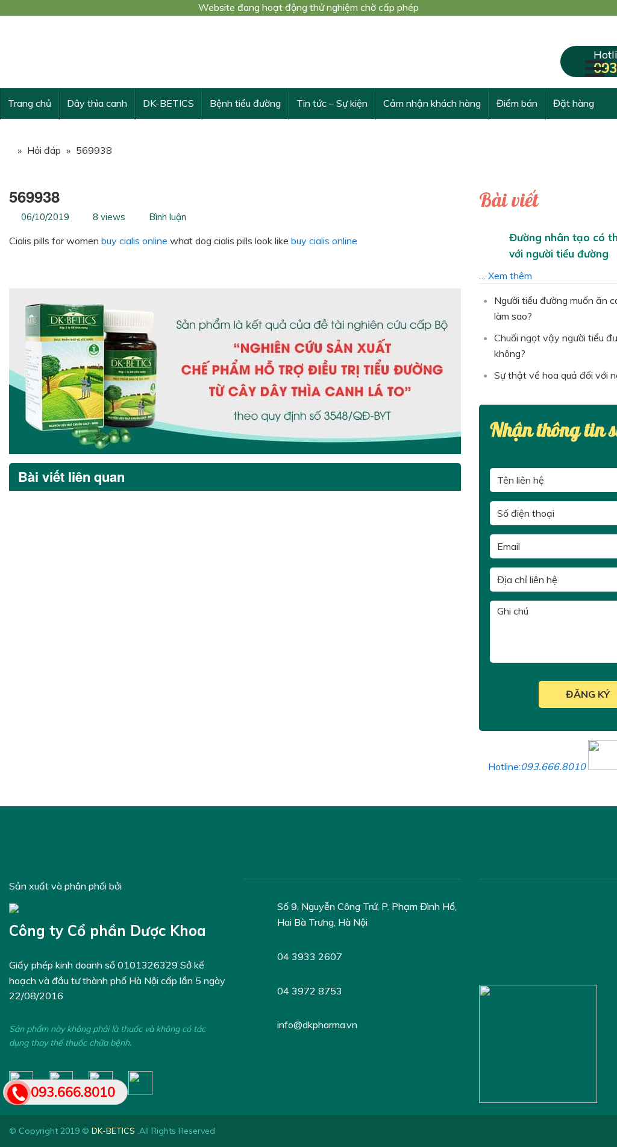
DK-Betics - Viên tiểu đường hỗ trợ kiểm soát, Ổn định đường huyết (99, 52)
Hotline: (537, 766)
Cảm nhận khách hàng (432, 103)
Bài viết (508, 201)
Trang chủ (29, 103)
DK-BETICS (168, 103)
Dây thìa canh (97, 103)
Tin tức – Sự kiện (332, 103)
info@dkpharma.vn (317, 1025)
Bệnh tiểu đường (245, 103)
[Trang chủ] (6, 150)
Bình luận (167, 217)
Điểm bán (516, 103)
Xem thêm (510, 276)
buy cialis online (134, 241)
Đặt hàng (573, 103)
